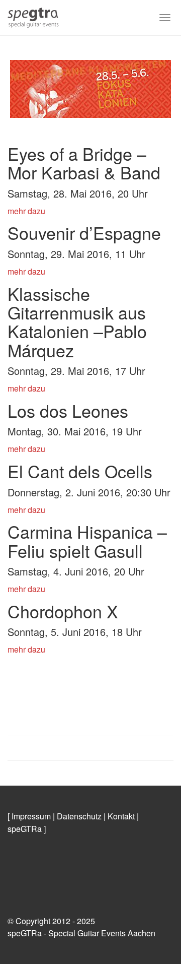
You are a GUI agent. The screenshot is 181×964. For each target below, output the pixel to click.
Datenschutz (79, 816)
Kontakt (121, 816)
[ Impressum (29, 816)
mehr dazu (26, 211)
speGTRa (25, 828)
